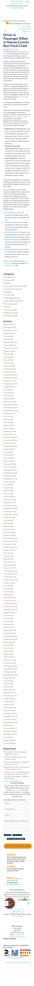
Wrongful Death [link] (10, 316)
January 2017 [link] (9, 568)
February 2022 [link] (9, 401)
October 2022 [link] (9, 381)
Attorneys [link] (8, 280)
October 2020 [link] (9, 443)
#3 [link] (13, 884)
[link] (6, 4)
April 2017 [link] (8, 559)
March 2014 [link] (8, 657)
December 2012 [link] (10, 696)
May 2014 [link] (8, 651)
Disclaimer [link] (8, 962)
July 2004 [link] (8, 737)
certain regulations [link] (18, 116)
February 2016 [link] (9, 597)
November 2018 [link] (10, 508)
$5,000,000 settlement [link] (12, 239)
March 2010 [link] (8, 728)
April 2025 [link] (8, 339)
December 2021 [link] (10, 404)
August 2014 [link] (9, 642)
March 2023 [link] (8, 366)
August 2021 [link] (9, 413)
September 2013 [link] (10, 675)
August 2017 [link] (9, 550)
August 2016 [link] (9, 583)
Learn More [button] (17, 911)
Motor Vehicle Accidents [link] (12, 301)
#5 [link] (19, 884)
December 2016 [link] (10, 571)
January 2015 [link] (9, 633)
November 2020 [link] (10, 440)
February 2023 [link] (9, 369)
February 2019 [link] (9, 499)
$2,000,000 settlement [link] (12, 249)
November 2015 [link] (10, 606)
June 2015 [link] (8, 618)
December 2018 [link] (10, 505)
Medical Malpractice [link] (11, 298)
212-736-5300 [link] (17, 3)
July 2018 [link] (8, 520)
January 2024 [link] (9, 345)
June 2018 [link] (8, 523)
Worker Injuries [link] (10, 310)
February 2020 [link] (9, 464)
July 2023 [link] (8, 354)
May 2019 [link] (8, 491)
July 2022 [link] (8, 390)
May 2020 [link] (8, 458)
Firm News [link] (8, 295)
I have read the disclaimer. (16, 839)
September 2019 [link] (10, 479)
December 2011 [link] (10, 713)
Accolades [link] (8, 277)
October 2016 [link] (9, 577)
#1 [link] (8, 884)
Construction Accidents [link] (12, 289)
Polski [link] (20, 8)
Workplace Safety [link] (10, 313)
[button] (27, 1)
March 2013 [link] (8, 690)
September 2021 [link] (10, 410)
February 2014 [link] (9, 660)
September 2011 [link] (10, 722)
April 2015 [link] (8, 624)
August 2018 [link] (9, 517)
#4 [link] (16, 884)
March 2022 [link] (8, 399)
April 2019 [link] (8, 494)
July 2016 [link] (8, 586)
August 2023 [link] (9, 351)
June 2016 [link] (8, 589)
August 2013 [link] (9, 678)
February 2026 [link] (9, 327)
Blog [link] (6, 283)
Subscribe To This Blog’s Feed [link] (12, 781)
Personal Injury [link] (9, 304)
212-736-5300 (19, 934)
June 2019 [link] (8, 488)
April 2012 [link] (8, 704)
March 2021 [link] (8, 428)
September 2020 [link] (10, 446)
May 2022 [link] (8, 393)
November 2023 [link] (10, 348)
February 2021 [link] (9, 431)
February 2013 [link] (9, 693)
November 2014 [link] (10, 636)
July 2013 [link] (8, 681)
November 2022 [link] (10, 378)
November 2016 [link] (10, 574)
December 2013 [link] (10, 666)
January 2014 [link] (9, 663)
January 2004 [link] (9, 743)
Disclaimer (7, 835)
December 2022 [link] (10, 375)
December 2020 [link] (10, 437)
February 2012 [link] (9, 707)
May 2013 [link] (8, 687)
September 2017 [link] (10, 547)
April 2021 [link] (8, 425)
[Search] (5, 31)
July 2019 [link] (8, 485)
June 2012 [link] (8, 701)
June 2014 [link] (8, 648)
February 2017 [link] (9, 565)
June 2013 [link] (8, 684)
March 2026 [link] (8, 324)
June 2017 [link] (8, 556)
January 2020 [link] (9, 467)
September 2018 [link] (10, 514)
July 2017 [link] (8, 553)
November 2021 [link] (10, 407)
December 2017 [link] (10, 538)
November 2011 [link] (10, 716)
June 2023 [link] (8, 357)
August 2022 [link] (9, 387)
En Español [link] (13, 8)
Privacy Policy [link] (24, 962)
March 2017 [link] (8, 562)
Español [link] (7, 292)
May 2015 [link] (8, 621)
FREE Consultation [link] (17, 1)
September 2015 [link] (10, 609)
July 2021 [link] (8, 416)
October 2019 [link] (9, 476)
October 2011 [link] (9, 719)
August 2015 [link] (9, 612)
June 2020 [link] (8, 455)
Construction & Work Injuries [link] (14, 286)
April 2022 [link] (8, 395)
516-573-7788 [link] (22, 97)
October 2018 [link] (9, 511)
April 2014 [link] (8, 654)
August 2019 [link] (9, 482)
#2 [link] (10, 884)
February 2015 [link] (9, 630)
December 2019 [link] (10, 470)
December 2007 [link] (10, 734)
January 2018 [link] (9, 535)
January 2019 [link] (9, 502)
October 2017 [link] (9, 544)
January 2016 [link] (9, 600)
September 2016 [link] (10, 580)
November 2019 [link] (10, 473)
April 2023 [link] (8, 363)
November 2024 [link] (10, 342)
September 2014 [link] (10, 639)
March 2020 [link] (8, 461)
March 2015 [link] (8, 627)
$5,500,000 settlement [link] (12, 232)
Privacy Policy (17, 835)
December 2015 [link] (10, 603)
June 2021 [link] (8, 419)
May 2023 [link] (8, 360)
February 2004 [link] (9, 740)
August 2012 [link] (9, 698)
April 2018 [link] (8, 526)
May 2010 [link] (8, 725)
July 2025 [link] (8, 336)
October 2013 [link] (9, 672)
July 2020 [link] (8, 452)
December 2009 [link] (10, 731)
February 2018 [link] (9, 532)
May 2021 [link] (8, 422)
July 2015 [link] (8, 615)
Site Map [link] (16, 962)
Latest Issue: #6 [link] (12, 880)
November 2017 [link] (10, 541)
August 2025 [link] (9, 333)
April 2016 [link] (8, 595)
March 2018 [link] (8, 529)
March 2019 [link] (8, 496)
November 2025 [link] (10, 330)
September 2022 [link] (10, 384)
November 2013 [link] (10, 669)
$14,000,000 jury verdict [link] (13, 212)
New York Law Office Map (17, 937)
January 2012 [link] (9, 710)
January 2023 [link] (9, 372)
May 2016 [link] (8, 592)
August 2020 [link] (9, 449)
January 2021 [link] (9, 434)
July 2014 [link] (8, 645)
